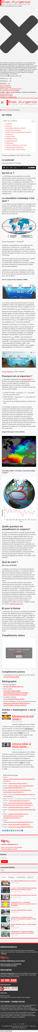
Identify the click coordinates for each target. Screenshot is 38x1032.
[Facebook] (12, 1024)
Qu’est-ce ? (9, 126)
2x (25, 167)
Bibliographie (10, 143)
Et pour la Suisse (10, 136)
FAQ (2, 870)
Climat (9, 110)
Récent (4, 877)
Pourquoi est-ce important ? (13, 130)
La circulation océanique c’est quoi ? (16, 128)
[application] (19, 167)
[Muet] (29, 168)
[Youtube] (15, 1024)
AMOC (20, 733)
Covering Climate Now (7, 973)
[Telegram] (21, 1024)
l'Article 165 (34, 1009)
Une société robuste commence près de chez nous (23, 895)
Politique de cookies (19, 653)
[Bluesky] (23, 1024)
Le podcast (9, 123)
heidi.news (3, 993)
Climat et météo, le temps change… (16, 149)
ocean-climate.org (7, 371)
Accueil (4, 110)
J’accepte (19, 656)
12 (7, 557)
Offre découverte (5, 984)
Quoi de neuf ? (10, 134)
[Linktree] (25, 1024)
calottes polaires (26, 379)
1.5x (23, 167)
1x (20, 167)
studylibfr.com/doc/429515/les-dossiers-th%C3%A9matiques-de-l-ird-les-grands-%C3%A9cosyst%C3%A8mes (16, 816)
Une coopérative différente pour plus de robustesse (24, 881)
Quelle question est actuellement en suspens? (18, 132)
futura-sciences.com (16, 604)
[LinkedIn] (14, 1024)
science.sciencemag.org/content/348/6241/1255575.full (17, 822)
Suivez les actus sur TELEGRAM (11, 847)
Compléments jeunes (11, 140)
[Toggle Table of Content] (32, 121)
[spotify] (19, 1024)
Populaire (11, 877)
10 (6, 423)
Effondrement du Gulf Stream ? (15, 147)
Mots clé (30, 877)
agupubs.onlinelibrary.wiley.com (13, 686)
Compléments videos (11, 138)
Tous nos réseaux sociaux (9, 849)
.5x (18, 167)
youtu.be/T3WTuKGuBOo (11, 677)
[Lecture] (4, 168)
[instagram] (17, 1024)
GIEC (21, 762)
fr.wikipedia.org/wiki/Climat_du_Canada (18, 807)
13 (24, 616)
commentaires (21, 877)
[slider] (32, 167)
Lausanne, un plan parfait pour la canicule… (22, 910)
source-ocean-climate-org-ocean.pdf (18, 800)
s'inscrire (4, 953)
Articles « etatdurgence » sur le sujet (16, 145)
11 (7, 472)
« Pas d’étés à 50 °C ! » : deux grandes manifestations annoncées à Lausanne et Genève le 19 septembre (24, 904)
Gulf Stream (28, 728)
